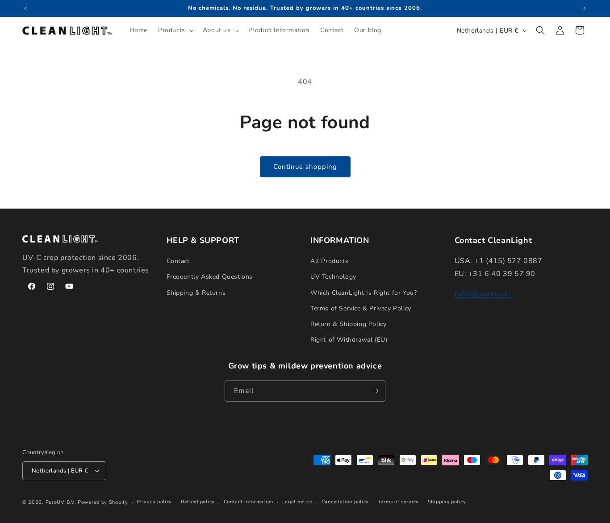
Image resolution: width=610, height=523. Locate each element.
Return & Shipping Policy (348, 324)
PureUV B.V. (61, 502)
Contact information (248, 501)
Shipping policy (447, 501)
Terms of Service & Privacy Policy (360, 308)
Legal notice (297, 501)
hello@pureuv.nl (483, 294)
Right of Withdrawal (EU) (348, 339)
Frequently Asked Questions (210, 276)
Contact (178, 261)
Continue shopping (305, 166)
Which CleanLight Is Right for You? (363, 293)
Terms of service (398, 501)
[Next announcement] (584, 8)
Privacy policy (154, 501)
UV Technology (333, 276)
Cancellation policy (345, 501)
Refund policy (198, 501)
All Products (329, 261)
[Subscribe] (375, 391)
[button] (175, 30)
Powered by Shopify (103, 502)
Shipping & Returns (196, 293)
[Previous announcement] (25, 8)
